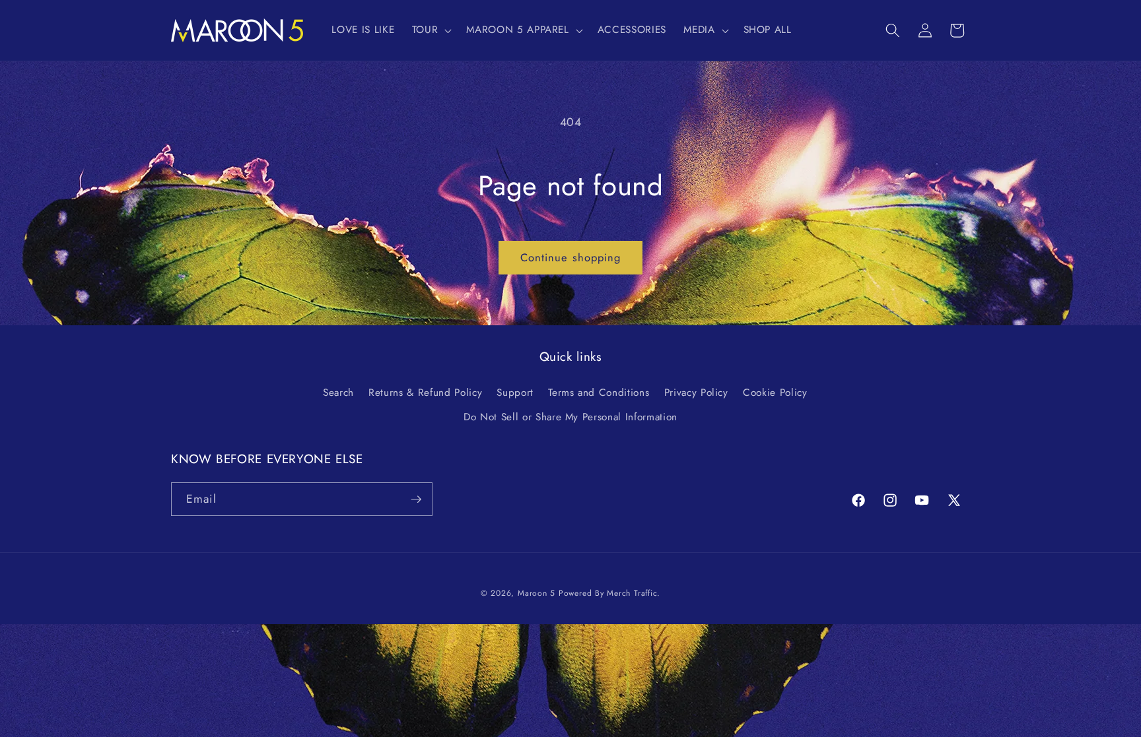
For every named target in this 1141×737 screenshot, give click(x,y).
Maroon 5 (536, 593)
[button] (430, 30)
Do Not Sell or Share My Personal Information (570, 417)
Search (338, 392)
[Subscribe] (416, 499)
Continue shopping (570, 257)
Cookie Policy (775, 392)
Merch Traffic (632, 593)
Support (515, 392)
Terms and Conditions (598, 392)
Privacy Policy (696, 392)
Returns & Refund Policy (425, 392)
